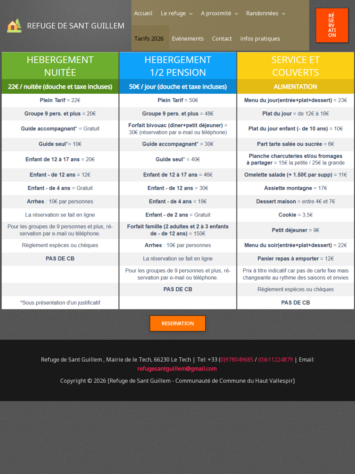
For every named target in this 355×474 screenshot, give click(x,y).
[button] (189, 13)
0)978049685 (236, 359)
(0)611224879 (275, 359)
